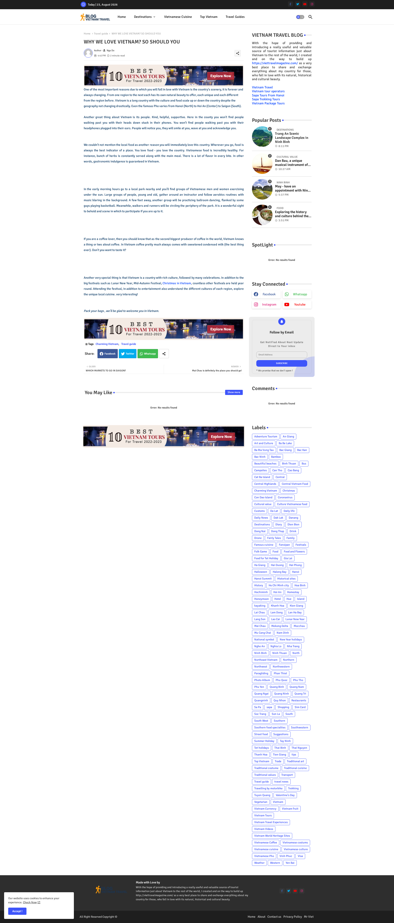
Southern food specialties (269, 727)
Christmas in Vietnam (177, 283)
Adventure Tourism (265, 436)
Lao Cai (275, 619)
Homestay (293, 592)
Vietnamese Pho (264, 856)
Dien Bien (293, 524)
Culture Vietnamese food (292, 504)
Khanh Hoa (277, 605)
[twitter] (297, 4)
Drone (258, 538)
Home (122, 17)
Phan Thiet (280, 673)
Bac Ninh (260, 457)
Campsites (260, 470)
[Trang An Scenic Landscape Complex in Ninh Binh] (262, 136)
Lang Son (260, 619)
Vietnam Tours (263, 815)
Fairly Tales (274, 538)
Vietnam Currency (265, 808)
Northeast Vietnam (265, 660)
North (296, 653)
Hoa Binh (300, 585)
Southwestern (299, 727)
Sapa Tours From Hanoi (268, 95)
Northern (288, 660)
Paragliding (261, 673)
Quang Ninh (281, 693)
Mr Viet (309, 916)
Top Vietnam (209, 17)
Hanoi (295, 572)
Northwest (260, 666)
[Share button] (164, 353)
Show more (234, 392)
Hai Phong (295, 565)
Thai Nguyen (299, 748)
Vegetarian (260, 802)
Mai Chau (260, 626)
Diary (278, 524)
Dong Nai (260, 531)
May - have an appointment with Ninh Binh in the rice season (292, 188)
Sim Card (300, 707)
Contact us (274, 916)
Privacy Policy (292, 916)
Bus (304, 463)
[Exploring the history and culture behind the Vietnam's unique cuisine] (262, 215)
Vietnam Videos (263, 829)
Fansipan (284, 544)
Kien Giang (296, 605)
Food (275, 551)
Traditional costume (266, 768)
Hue (288, 599)
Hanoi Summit (263, 578)
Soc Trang (260, 714)
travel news (281, 781)
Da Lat (274, 511)
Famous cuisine (263, 544)
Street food (261, 734)
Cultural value (262, 504)
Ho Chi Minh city (279, 585)
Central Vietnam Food (295, 484)
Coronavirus (285, 497)
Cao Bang (293, 470)
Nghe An (259, 646)
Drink (293, 531)
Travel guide (101, 33)
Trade (278, 761)
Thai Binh (280, 748)
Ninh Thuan (279, 653)
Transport (287, 775)
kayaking (259, 605)
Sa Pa (257, 707)
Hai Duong (277, 565)
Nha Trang (293, 646)
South (289, 714)
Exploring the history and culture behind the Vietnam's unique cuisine (291, 214)
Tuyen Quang (262, 795)
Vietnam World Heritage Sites (272, 835)
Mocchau (299, 626)
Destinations (143, 17)
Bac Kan (302, 450)
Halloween (260, 572)
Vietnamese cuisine (178, 17)
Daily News (261, 517)
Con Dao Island (263, 497)
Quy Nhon (280, 700)
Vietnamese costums (295, 842)
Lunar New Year (295, 619)
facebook (269, 294)
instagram (269, 304)
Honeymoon (261, 599)
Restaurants (298, 700)
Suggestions (280, 734)
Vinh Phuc (285, 856)
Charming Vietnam (107, 344)
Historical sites (286, 578)
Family (290, 538)
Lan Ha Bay (295, 612)
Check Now (30, 902)
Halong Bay (279, 572)
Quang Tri (300, 693)
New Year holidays (291, 639)
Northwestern (281, 666)
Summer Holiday (264, 741)
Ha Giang (259, 565)
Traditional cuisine (295, 768)
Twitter (130, 353)
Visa (300, 856)
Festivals (301, 544)
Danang (293, 517)
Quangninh (261, 700)
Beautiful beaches (265, 463)
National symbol (264, 639)
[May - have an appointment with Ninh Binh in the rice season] (262, 189)
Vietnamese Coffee (265, 842)
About (261, 916)
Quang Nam (297, 687)
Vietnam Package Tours (268, 103)
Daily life (289, 511)
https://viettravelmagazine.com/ (275, 63)
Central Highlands (265, 484)
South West (261, 720)
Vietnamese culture (296, 849)
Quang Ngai (261, 693)
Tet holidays (261, 748)
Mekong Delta (279, 626)
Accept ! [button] (17, 911)
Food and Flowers (294, 551)
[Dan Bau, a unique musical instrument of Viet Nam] (262, 163)
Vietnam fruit (290, 808)
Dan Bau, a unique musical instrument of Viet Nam (291, 163)
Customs (259, 511)
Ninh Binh (260, 653)
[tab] (121, 17)
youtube (300, 304)
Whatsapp (150, 353)
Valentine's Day (285, 795)
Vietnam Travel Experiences (271, 822)
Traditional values (265, 775)
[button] (300, 17)
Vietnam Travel (262, 87)
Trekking (293, 788)
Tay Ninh (285, 741)
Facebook (110, 353)
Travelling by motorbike (268, 788)
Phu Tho (298, 680)
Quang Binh (277, 687)
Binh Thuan (289, 463)
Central (280, 477)
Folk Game (260, 551)
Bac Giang (285, 450)
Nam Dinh (283, 632)
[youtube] (304, 4)
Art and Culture (263, 443)
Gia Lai (288, 558)
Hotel (277, 599)
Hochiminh (261, 592)
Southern (279, 720)
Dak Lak (278, 517)
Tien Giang (279, 754)
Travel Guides (235, 17)
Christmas (289, 490)
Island (300, 599)
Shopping (283, 707)
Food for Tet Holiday (266, 558)
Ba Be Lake (285, 443)
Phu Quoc (281, 680)
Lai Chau (259, 612)
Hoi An (277, 592)
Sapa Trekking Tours (266, 99)
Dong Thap (277, 531)
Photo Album (262, 680)
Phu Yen (259, 687)
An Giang (288, 436)
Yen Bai (290, 863)
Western (275, 863)
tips (294, 754)
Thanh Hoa (260, 754)
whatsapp (300, 294)
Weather (259, 863)
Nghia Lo (275, 646)
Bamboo (276, 457)
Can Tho (277, 470)
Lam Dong (276, 612)
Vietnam (278, 802)
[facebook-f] (290, 4)
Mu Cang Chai (262, 632)
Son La (276, 714)
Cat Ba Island (262, 477)
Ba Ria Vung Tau (264, 450)
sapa (269, 707)
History (258, 585)
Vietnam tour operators (268, 91)
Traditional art (295, 761)
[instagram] (312, 4)
